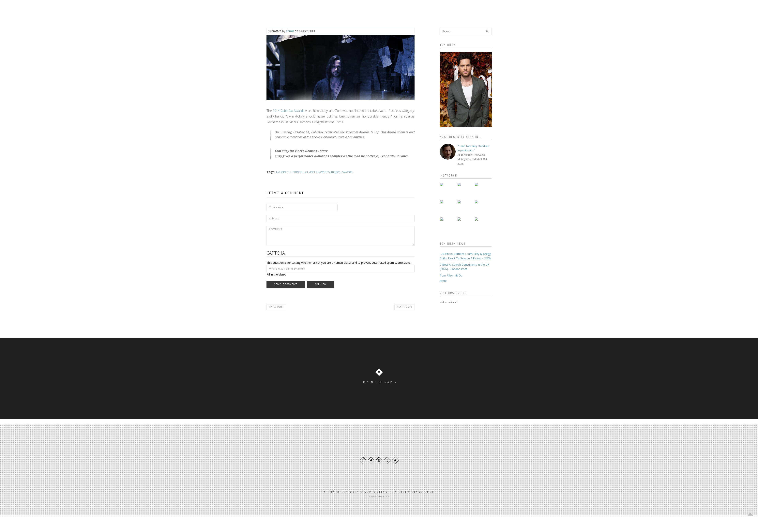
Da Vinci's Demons (289, 172)
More (443, 281)
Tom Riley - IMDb (451, 275)
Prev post (277, 306)
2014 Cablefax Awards (288, 110)
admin (290, 31)
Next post (404, 306)
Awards (347, 172)
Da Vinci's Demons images (322, 172)
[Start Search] (487, 31)
